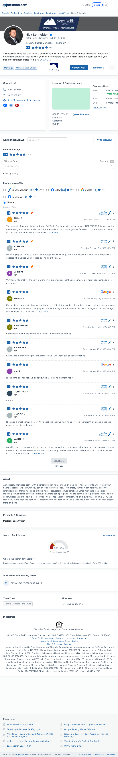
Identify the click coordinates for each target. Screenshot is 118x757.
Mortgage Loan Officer (57, 13)
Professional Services (21, 13)
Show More (46, 60)
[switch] (110, 161)
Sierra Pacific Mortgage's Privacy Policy (59, 641)
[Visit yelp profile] (17, 105)
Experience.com (23, 754)
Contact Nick (78, 67)
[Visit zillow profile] (5, 105)
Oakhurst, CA (14, 95)
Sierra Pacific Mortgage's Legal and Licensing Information (59, 638)
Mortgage (39, 13)
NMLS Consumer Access (59, 644)
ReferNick (98, 67)
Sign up (97, 5)
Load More (59, 461)
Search (5, 13)
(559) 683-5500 (16, 89)
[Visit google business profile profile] (11, 105)
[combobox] (47, 140)
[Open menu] (112, 5)
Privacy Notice (85, 754)
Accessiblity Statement (105, 754)
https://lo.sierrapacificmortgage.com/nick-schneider (25, 100)
